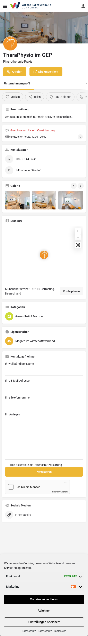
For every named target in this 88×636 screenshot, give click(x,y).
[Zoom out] (78, 237)
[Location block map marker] (44, 254)
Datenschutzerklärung (48, 464)
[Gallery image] (17, 200)
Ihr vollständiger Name (19, 363)
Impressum (60, 631)
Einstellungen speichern (44, 622)
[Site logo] (31, 6)
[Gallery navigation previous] (74, 186)
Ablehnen (44, 611)
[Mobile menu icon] (5, 6)
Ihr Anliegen (12, 414)
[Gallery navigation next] (81, 186)
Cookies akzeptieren (44, 599)
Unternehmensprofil (17, 83)
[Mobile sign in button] (83, 6)
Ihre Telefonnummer (17, 397)
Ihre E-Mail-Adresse (17, 380)
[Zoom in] (78, 231)
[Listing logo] (10, 43)
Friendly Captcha (60, 491)
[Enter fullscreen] (78, 245)
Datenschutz (29, 631)
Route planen (71, 291)
